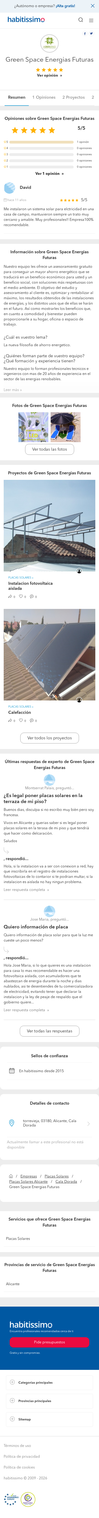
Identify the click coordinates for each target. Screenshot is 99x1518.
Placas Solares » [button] (20, 577)
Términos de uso (17, 1446)
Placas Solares (57, 1176)
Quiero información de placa (36, 927)
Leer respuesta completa (24, 890)
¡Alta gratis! (65, 6)
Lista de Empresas (21, 1431)
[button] (49, 1382)
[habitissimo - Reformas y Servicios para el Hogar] (21, 20)
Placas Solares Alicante (28, 1182)
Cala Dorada (66, 1182)
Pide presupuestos (49, 1510)
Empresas (28, 1176)
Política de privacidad (22, 1457)
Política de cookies (19, 1467)
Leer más (11, 390)
